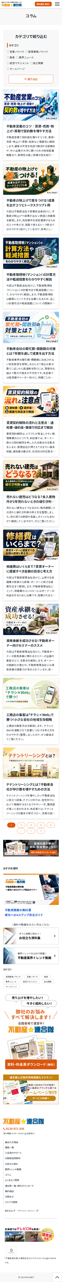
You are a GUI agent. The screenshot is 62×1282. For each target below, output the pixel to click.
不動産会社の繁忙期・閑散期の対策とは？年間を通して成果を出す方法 (31, 351)
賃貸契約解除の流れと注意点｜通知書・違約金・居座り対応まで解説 (30, 425)
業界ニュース (26, 57)
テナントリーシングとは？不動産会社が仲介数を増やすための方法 (29, 786)
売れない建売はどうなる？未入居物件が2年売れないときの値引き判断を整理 (30, 499)
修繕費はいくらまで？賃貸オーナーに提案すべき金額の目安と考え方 (30, 568)
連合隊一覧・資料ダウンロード (19, 1185)
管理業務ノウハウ (38, 52)
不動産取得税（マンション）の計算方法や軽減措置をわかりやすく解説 (31, 276)
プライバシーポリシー (26, 1210)
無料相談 (9, 1191)
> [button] (31, 831)
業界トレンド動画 (13, 1169)
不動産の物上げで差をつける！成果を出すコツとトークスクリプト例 (30, 202)
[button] (57, 4)
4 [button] (40, 825)
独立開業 (38, 63)
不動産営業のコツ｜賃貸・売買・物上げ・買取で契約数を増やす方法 (30, 128)
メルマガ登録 (11, 1202)
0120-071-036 (15, 1128)
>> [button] (41, 831)
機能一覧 (9, 1147)
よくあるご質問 (12, 1180)
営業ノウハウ (17, 52)
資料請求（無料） (43, 4)
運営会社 (9, 1210)
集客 (12, 57)
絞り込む (33, 79)
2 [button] (21, 825)
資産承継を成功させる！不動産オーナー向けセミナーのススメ (30, 643)
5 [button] (50, 825)
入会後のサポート (13, 1152)
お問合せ (9, 1196)
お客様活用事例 (12, 1158)
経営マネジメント (19, 63)
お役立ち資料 (11, 1163)
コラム (8, 1174)
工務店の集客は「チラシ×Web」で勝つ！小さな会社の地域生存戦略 (30, 717)
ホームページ (17, 69)
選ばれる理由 (11, 1142)
